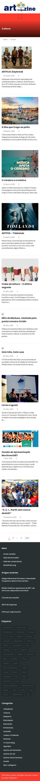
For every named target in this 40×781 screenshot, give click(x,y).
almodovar (20, 632)
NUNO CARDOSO (10, 778)
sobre (31, 690)
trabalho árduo (17, 694)
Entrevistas (8, 728)
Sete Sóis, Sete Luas (13, 352)
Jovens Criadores (11, 735)
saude (23, 690)
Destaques (8, 720)
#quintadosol (7, 627)
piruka (17, 681)
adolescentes (21, 627)
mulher (24, 668)
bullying (29, 636)
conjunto (30, 641)
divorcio (23, 650)
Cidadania (9, 123)
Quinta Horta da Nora (12, 757)
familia (20, 654)
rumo (14, 690)
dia (15, 650)
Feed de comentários (12, 561)
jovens (15, 663)
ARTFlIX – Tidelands (13, 233)
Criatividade (17, 645)
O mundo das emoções (10, 598)
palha (24, 677)
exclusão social (8, 654)
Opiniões (7, 746)
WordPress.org (9, 565)
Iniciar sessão (9, 554)
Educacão (7, 724)
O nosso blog (9, 743)
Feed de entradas (11, 558)
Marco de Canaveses (10, 668)
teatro (5, 694)
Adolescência (8, 632)
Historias (15, 659)
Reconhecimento (28, 685)
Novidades (7, 677)
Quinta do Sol (9, 754)
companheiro (17, 641)
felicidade (30, 654)
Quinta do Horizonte (10, 685)
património (7, 681)
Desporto (6, 650)
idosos (24, 659)
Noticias (7, 739)
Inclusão (7, 731)
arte (11, 636)
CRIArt (5, 645)
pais (16, 677)
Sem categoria (9, 765)
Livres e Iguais (10, 405)
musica (5, 672)
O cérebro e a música (14, 180)
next (27, 538)
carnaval (6, 641)
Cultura (8, 68)
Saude (6, 761)
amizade (31, 632)
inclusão (6, 663)
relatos (5, 690)
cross (27, 645)
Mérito (15, 672)
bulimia (19, 636)
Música (24, 672)
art (4, 636)
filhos (5, 659)
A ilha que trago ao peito (16, 127)
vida (28, 694)
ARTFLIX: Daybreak (12, 71)
